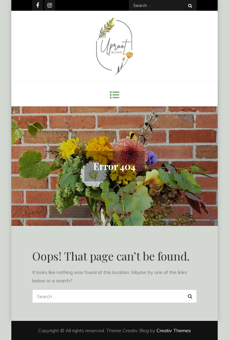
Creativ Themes (174, 330)
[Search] (190, 5)
